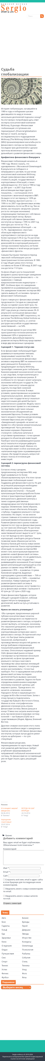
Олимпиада (27, 945)
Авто (4, 918)
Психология (27, 949)
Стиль (24, 961)
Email (6, 872)
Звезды (25, 933)
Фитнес (5, 973)
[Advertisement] (22, 43)
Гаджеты (6, 926)
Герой (24, 926)
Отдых (4, 949)
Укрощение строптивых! (6, 820)
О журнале (7, 945)
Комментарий (9, 849)
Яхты (24, 977)
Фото (24, 973)
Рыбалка (26, 953)
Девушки (26, 930)
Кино (4, 941)
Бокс (4, 922)
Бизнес (9, 835)
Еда (3, 933)
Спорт (4, 961)
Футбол (5, 977)
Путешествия (8, 953)
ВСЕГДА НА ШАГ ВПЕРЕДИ (28, 809)
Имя (6, 868)
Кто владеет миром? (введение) (9, 809)
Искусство (26, 937)
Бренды (25, 922)
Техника (25, 965)
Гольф (4, 930)
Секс (4, 957)
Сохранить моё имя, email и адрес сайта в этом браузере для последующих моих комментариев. (23, 882)
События (26, 957)
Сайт (5, 875)
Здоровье (6, 937)
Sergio (14, 8)
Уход (24, 969)
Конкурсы (26, 941)
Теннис (5, 965)
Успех (4, 969)
